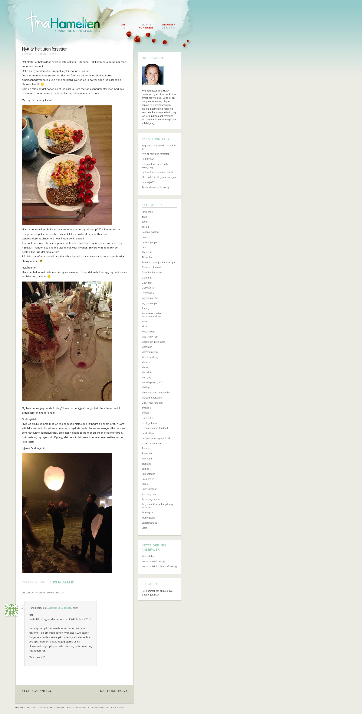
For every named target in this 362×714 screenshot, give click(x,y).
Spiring (145, 468)
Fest (144, 247)
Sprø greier (148, 479)
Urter (144, 527)
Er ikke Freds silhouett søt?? (157, 172)
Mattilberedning (150, 357)
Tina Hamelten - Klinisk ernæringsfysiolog (183, 25)
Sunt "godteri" (149, 489)
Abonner (169, 26)
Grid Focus (84, 707)
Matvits (146, 362)
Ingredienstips (149, 303)
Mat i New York (150, 336)
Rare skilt (147, 453)
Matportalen (148, 556)
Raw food (147, 458)
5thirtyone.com (116, 707)
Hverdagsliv (63, 582)
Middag (146, 387)
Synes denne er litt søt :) (155, 187)
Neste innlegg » (113, 690)
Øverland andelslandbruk (155, 428)
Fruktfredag (148, 159)
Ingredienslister (150, 298)
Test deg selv (149, 494)
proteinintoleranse (151, 443)
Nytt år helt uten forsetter (44, 49)
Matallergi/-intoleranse (154, 341)
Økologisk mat (149, 423)
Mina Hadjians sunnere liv (156, 392)
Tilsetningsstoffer (151, 499)
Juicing (145, 308)
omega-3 (146, 407)
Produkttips (148, 433)
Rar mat (146, 448)
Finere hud (147, 257)
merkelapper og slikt (153, 382)
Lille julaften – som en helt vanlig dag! (156, 166)
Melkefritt (147, 372)
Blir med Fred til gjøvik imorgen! (159, 177)
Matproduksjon (150, 352)
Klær (144, 326)
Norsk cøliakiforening (153, 561)
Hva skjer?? (148, 182)
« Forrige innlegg (37, 690)
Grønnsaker (148, 287)
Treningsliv (147, 512)
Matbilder (147, 346)
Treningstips (148, 517)
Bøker (145, 221)
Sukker (145, 483)
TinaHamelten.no (23, 707)
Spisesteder (148, 473)
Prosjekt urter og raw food (156, 438)
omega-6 (146, 413)
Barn (144, 216)
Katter (145, 321)
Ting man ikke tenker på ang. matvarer (157, 506)
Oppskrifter (148, 418)
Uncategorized (149, 522)
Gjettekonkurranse (152, 272)
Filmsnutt (147, 252)
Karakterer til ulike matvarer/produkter (152, 315)
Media (145, 367)
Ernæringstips (149, 242)
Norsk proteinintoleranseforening (159, 566)
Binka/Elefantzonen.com (56, 707)
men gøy (146, 377)
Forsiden (146, 26)
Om (122, 26)
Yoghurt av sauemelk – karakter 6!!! (159, 147)
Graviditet (147, 282)
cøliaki (145, 226)
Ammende (147, 211)
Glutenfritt (147, 277)
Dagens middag (150, 232)
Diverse (146, 237)
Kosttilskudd (148, 331)
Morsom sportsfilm (152, 397)
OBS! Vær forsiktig (152, 402)
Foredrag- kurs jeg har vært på (158, 262)
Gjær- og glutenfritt (152, 267)
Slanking (146, 463)
